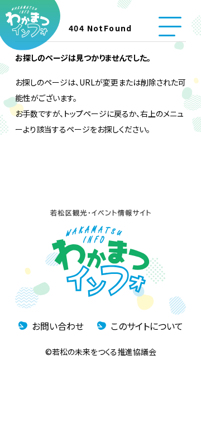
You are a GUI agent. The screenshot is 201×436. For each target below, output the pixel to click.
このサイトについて (147, 326)
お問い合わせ (58, 326)
